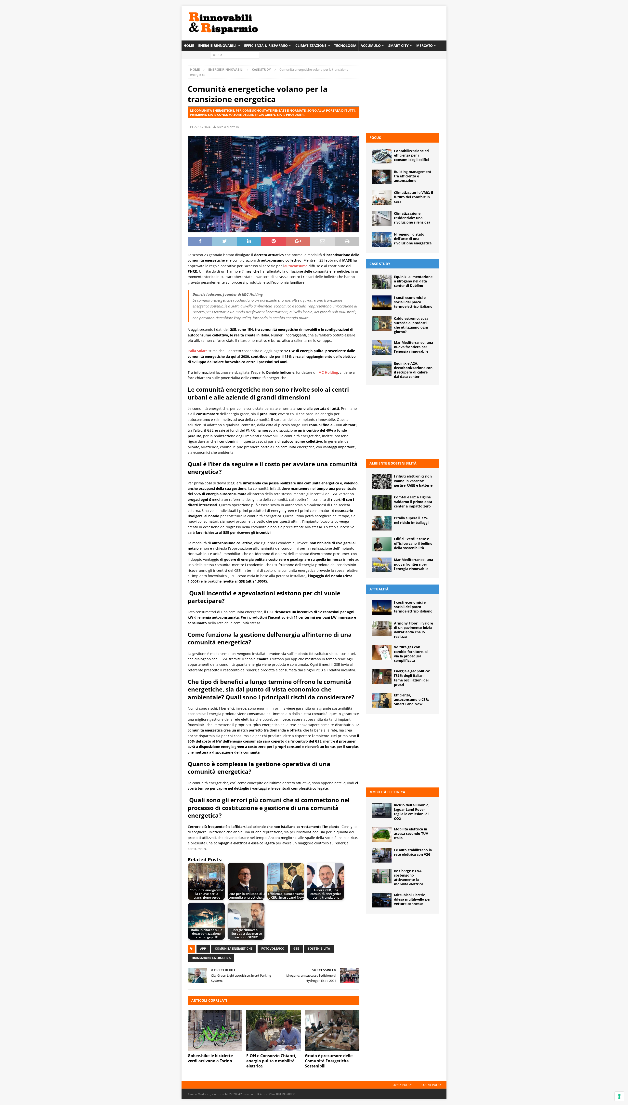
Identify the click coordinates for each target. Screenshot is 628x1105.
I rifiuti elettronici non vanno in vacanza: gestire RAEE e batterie (413, 480)
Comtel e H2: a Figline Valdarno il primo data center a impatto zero (413, 501)
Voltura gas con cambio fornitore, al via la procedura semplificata (411, 654)
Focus (375, 137)
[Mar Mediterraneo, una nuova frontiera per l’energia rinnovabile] (382, 347)
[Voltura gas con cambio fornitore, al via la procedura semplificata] (382, 652)
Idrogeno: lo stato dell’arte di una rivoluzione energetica (413, 238)
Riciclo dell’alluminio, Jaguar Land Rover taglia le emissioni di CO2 (412, 812)
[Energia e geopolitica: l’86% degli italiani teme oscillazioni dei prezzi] (382, 676)
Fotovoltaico (273, 948)
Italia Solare (198, 350)
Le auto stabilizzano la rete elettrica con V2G (413, 852)
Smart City (398, 45)
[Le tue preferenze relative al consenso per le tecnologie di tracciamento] (619, 1096)
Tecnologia (345, 45)
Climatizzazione (311, 45)
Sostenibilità (319, 948)
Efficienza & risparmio (266, 45)
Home (188, 45)
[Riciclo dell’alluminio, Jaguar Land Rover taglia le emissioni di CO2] (382, 810)
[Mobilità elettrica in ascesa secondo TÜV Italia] (382, 834)
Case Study (379, 263)
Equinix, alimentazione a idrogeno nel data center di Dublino (413, 281)
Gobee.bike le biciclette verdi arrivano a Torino (210, 1058)
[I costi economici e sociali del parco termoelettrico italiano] (382, 302)
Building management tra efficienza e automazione (412, 176)
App (203, 948)
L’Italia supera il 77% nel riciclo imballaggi (411, 520)
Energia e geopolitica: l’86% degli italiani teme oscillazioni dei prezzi (412, 678)
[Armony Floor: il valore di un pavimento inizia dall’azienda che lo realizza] (382, 628)
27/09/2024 (202, 127)
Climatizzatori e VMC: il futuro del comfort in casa (413, 197)
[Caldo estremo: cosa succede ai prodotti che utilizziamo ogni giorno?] (382, 323)
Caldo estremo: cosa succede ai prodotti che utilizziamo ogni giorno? (411, 325)
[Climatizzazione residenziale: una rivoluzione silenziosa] (382, 218)
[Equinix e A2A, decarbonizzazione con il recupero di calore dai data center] (382, 368)
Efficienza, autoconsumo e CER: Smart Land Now (411, 699)
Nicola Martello (228, 127)
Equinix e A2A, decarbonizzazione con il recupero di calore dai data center (413, 370)
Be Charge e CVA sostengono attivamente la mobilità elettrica (408, 877)
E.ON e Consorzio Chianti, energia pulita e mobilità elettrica (271, 1061)
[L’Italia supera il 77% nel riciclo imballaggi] (382, 523)
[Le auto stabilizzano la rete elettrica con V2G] (382, 855)
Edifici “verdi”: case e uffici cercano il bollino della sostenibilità (413, 543)
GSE (296, 948)
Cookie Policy (431, 1085)
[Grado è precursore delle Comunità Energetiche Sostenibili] (332, 1030)
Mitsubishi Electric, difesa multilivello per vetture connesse (412, 899)
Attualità (379, 589)
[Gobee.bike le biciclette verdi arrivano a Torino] (215, 1030)
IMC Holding (327, 372)
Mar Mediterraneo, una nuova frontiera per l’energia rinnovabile (413, 347)
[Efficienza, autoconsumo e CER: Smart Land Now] (382, 700)
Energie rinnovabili (217, 45)
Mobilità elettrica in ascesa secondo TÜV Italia (411, 833)
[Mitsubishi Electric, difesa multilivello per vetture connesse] (382, 900)
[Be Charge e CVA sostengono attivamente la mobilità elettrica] (382, 876)
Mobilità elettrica (387, 792)
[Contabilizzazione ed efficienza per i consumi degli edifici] (382, 156)
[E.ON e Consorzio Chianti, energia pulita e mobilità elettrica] (273, 1030)
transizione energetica (211, 958)
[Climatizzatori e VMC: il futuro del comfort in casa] (382, 197)
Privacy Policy (401, 1085)
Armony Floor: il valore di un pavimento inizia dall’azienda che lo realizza (413, 630)
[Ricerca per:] (234, 55)
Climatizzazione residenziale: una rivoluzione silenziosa (412, 218)
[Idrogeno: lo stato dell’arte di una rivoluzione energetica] (382, 239)
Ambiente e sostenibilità (393, 463)
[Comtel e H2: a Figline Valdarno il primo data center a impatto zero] (382, 502)
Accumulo (371, 45)
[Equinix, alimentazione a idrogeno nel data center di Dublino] (382, 282)
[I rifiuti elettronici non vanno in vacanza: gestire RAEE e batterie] (382, 481)
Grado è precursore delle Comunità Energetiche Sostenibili (329, 1061)
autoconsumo (296, 266)
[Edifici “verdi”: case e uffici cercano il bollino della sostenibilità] (382, 544)
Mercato (424, 45)
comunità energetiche (233, 948)
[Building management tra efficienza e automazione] (382, 177)
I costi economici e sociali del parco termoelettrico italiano (413, 302)
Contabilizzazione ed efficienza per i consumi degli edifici (411, 155)
